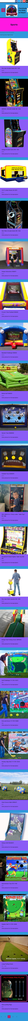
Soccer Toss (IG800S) (8, 433)
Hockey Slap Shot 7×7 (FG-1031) (11, 761)
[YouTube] (24, 1)
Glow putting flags (7, 1004)
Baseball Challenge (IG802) (9, 352)
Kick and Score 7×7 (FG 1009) (10, 721)
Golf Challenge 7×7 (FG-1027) (10, 680)
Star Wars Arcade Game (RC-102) (11, 231)
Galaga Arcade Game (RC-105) (10, 149)
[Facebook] (16, 1)
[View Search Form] (3, 10)
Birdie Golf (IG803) (7, 393)
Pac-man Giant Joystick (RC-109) (11, 599)
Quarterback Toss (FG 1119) (9, 883)
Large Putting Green (7, 964)
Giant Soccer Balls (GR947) (9, 802)
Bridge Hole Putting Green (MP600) (11, 639)
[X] (19, 1)
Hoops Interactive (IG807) (9, 271)
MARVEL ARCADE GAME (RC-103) (11, 109)
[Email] (27, 1)
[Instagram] (21, 1)
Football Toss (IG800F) (8, 473)
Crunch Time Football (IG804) (10, 312)
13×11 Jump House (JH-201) (9, 190)
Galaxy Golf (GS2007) (8, 843)
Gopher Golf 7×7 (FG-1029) (9, 924)
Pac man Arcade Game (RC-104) (11, 68)
